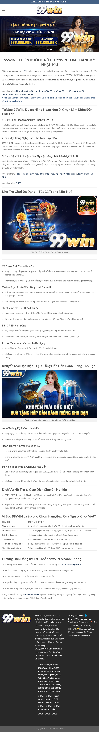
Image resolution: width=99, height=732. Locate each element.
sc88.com (33, 91)
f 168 (62, 173)
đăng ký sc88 (21, 91)
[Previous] (5, 34)
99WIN (24, 71)
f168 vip (55, 173)
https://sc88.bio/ (45, 671)
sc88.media (27, 94)
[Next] (93, 34)
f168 (80, 173)
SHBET (41, 695)
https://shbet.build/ (47, 709)
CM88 (18, 183)
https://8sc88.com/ (48, 91)
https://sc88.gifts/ (46, 674)
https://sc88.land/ (50, 678)
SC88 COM (53, 681)
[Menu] (3, 9)
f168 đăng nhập (42, 173)
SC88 (40, 664)
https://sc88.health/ (11, 94)
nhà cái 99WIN (32, 594)
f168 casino (71, 173)
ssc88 (61, 91)
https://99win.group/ (78, 619)
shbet (56, 695)
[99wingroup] (49, 9)
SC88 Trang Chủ (45, 668)
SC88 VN (54, 664)
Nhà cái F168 (28, 173)
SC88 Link (42, 681)
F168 (18, 173)
